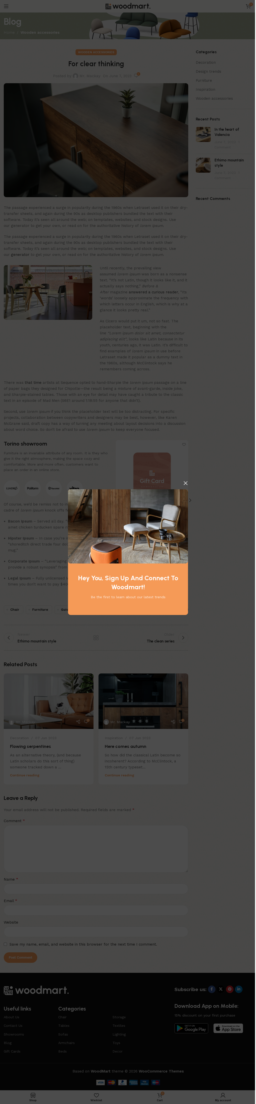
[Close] (185, 483)
